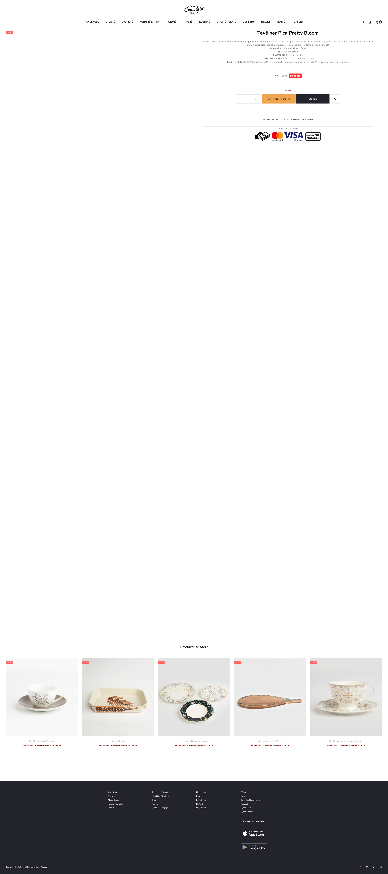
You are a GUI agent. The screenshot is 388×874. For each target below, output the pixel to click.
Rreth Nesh (112, 792)
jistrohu (202, 800)
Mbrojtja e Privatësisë (160, 796)
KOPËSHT (297, 22)
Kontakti (111, 808)
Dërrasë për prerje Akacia (270, 741)
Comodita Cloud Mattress (251, 800)
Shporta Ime (201, 808)
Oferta (243, 792)
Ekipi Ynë (111, 796)
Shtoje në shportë (281, 98)
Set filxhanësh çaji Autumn (42, 741)
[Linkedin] (374, 867)
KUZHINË (204, 22)
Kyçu (198, 796)
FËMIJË (281, 22)
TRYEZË (187, 22)
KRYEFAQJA (92, 22)
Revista (155, 804)
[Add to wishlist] (335, 99)
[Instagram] (367, 867)
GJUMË (172, 22)
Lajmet (243, 796)
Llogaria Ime (201, 792)
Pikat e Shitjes (113, 800)
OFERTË (110, 22)
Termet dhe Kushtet (160, 792)
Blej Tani (313, 98)
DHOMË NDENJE (226, 22)
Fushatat (244, 804)
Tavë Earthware (118, 741)
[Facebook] (360, 867)
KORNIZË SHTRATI (151, 22)
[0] (376, 21)
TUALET (265, 22)
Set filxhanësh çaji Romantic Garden (346, 741)
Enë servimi (294, 120)
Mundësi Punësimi (115, 804)
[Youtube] (381, 867)
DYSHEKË (127, 22)
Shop (154, 800)
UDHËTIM (248, 22)
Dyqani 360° (246, 808)
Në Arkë (199, 804)
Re (197, 800)
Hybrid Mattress (247, 811)
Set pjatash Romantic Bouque (194, 741)
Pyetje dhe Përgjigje (160, 808)
